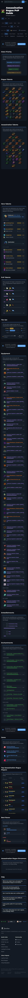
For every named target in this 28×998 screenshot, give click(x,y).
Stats (6, 33)
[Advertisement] (14, 186)
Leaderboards (4, 939)
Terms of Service (9, 973)
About (2, 951)
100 (18, 26)
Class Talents (12, 33)
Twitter (18, 942)
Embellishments (20, 36)
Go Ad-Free (22, 44)
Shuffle (10, 23)
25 (11, 26)
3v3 (6, 23)
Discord (19, 939)
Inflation (3, 944)
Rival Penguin (4, 960)
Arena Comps (4, 946)
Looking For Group (5, 949)
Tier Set (6, 36)
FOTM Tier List (4, 942)
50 (14, 26)
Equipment (12, 36)
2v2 (3, 23)
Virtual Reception (5, 962)
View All (24, 921)
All (2, 18)
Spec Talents (20, 33)
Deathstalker (23, 30)
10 (8, 26)
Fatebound (14, 30)
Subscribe (19, 944)
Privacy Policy (2, 973)
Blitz (15, 23)
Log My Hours (4, 958)
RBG (19, 23)
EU (8, 18)
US (5, 18)
